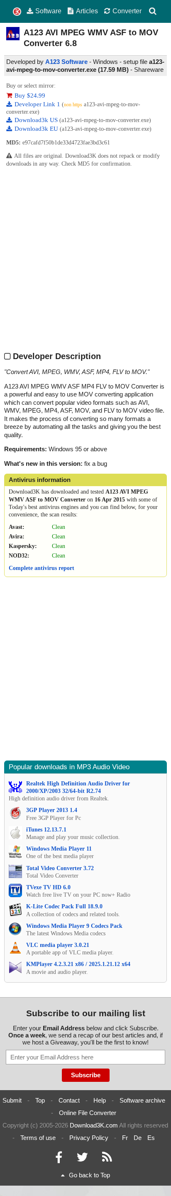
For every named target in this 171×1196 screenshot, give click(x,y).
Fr (125, 1137)
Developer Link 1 (38, 104)
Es (151, 1137)
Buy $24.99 (30, 95)
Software (48, 11)
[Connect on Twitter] (82, 1159)
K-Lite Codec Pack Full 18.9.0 (64, 906)
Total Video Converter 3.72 (60, 868)
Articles (87, 11)
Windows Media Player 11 (59, 849)
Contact (69, 1100)
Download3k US (37, 120)
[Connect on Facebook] (58, 1159)
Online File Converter (87, 1112)
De (138, 1137)
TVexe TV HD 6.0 (48, 887)
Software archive (142, 1100)
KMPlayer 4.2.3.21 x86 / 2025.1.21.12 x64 (78, 964)
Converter (127, 11)
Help (99, 1100)
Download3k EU (37, 128)
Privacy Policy (88, 1137)
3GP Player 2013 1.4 (51, 810)
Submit (12, 1100)
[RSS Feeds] (107, 1159)
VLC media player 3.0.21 (57, 945)
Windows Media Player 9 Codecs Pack (74, 926)
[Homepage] (17, 12)
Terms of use (38, 1137)
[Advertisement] (85, 259)
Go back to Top (89, 1175)
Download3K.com (94, 1125)
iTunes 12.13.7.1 (46, 830)
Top (40, 1100)
